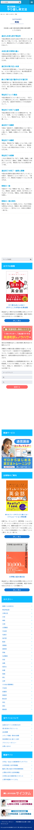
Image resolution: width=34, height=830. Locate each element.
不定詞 (4, 688)
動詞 (3, 642)
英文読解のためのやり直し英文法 (16, 827)
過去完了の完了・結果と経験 (13, 170)
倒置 (3, 670)
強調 (3, 674)
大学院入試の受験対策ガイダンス (12, 776)
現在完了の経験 (8, 155)
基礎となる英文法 (8, 606)
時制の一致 (6, 186)
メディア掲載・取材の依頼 (10, 735)
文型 (3, 617)
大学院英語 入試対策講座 (10, 765)
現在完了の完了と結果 (10, 110)
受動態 (4, 645)
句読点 (4, 635)
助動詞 (4, 695)
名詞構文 (5, 656)
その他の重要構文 (8, 684)
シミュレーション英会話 (17, 516)
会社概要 (5, 732)
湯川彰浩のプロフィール (10, 728)
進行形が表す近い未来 (10, 66)
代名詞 (4, 631)
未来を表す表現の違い (10, 51)
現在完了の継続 (8, 140)
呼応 (3, 702)
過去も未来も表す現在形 (11, 36)
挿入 (3, 677)
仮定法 (4, 667)
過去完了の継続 (8, 125)
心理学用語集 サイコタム (10, 779)
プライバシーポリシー (9, 743)
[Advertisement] (17, 237)
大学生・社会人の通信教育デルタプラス (14, 762)
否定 (3, 659)
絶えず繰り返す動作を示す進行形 (15, 79)
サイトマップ (4, 824)
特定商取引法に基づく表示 (10, 739)
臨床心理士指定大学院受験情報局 (12, 769)
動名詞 (4, 699)
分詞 (3, 624)
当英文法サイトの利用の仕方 (11, 725)
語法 (3, 706)
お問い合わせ (6, 746)
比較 (3, 681)
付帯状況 (5, 613)
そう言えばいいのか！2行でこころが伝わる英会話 (17, 306)
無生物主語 (5, 610)
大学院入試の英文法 (17, 577)
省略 (3, 663)
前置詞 (4, 692)
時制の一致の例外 (9, 201)
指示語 (4, 638)
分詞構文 (5, 627)
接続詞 (4, 649)
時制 (3, 620)
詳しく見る (17, 320)
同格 (3, 652)
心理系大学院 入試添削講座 (10, 772)
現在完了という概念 (9, 94)
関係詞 (4, 709)
